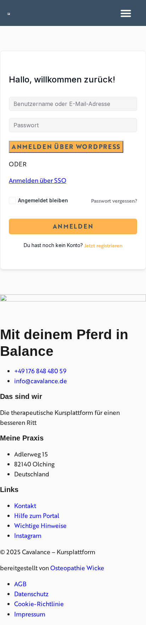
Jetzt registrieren (103, 245)
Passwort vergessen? (114, 200)
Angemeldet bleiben (43, 200)
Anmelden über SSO (37, 180)
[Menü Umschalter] (125, 13)
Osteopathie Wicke (77, 567)
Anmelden (73, 226)
